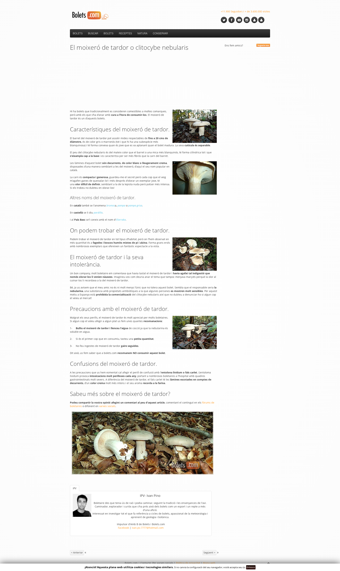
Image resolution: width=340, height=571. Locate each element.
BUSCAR (93, 33)
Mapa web (209, 563)
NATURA (142, 33)
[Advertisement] (144, 81)
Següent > (209, 552)
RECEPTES (125, 33)
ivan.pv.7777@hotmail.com (148, 527)
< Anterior (77, 552)
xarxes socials (107, 406)
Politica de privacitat (188, 563)
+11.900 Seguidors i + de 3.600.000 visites (245, 11)
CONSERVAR (160, 33)
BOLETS (78, 33)
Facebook (123, 527)
